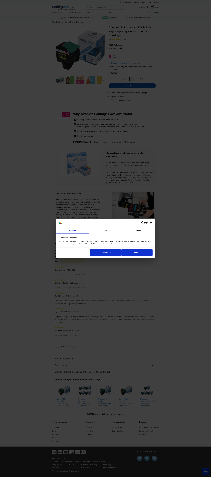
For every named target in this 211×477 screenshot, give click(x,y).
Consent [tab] (72, 230)
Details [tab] (105, 230)
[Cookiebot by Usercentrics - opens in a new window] (143, 223)
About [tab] (138, 230)
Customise (104, 252)
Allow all (137, 252)
